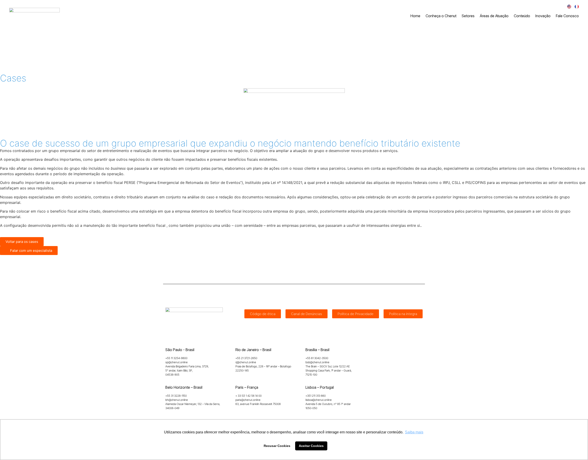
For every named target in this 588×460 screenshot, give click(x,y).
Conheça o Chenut (441, 16)
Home (415, 16)
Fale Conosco (567, 16)
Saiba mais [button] (414, 432)
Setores (468, 16)
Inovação (543, 16)
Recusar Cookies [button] (277, 446)
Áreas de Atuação (494, 16)
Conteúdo (522, 16)
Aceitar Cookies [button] (311, 446)
